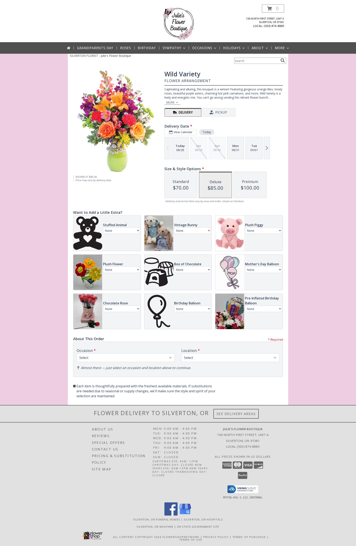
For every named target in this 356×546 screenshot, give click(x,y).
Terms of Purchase (249, 537)
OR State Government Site (198, 527)
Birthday (147, 48)
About (258, 48)
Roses (125, 48)
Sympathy (172, 48)
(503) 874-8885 (274, 26)
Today (207, 132)
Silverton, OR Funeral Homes (156, 519)
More (280, 48)
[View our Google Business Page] (185, 514)
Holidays (231, 48)
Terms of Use (190, 539)
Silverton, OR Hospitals (203, 519)
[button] (273, 9)
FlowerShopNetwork (181, 537)
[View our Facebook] (171, 514)
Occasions (202, 48)
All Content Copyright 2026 (137, 537)
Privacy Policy (216, 537)
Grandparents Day (95, 48)
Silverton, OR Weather (155, 527)
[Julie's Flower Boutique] (178, 23)
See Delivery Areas (236, 413)
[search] (282, 60)
